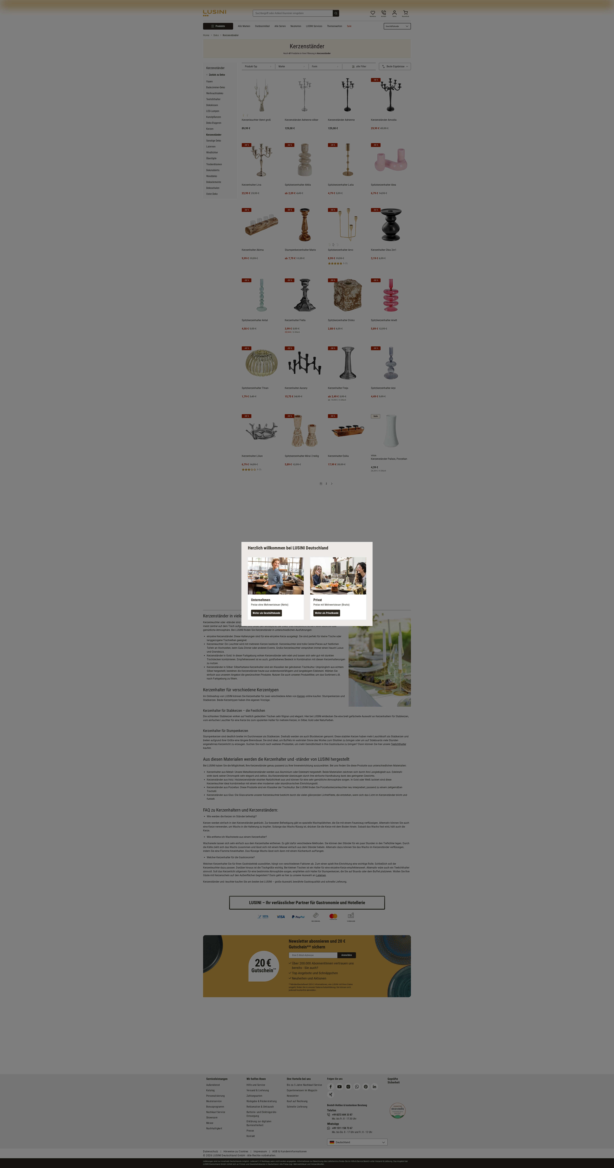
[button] (276, 588)
